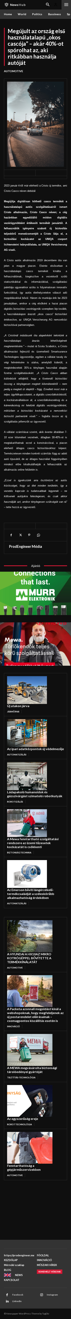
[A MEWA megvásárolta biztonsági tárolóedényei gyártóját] (29, 1050)
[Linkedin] (7, 1301)
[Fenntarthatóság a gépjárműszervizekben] (29, 1148)
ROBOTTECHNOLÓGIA (19, 1124)
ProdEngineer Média (25, 546)
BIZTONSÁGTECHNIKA (19, 852)
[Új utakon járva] (27, 690)
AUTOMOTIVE (13, 71)
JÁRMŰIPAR (13, 711)
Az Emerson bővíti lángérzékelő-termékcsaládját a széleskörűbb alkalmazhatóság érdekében (30, 894)
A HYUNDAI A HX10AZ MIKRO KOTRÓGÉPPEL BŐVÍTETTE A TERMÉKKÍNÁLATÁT (29, 958)
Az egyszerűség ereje (22, 1118)
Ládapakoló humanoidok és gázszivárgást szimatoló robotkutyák (34, 794)
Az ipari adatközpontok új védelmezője (35, 749)
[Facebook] (11, 535)
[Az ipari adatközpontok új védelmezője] (27, 733)
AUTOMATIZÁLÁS (16, 754)
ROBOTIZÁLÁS (15, 801)
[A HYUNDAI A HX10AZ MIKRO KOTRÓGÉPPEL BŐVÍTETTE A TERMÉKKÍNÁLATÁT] (29, 936)
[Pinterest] (29, 535)
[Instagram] (41, 1295)
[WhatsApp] (38, 535)
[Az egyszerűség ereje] (29, 1101)
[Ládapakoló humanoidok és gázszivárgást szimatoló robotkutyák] (27, 776)
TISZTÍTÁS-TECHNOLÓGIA (21, 1077)
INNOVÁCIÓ (13, 1026)
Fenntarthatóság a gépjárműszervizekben (24, 1167)
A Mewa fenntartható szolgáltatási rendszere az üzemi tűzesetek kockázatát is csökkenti (33, 843)
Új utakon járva (18, 706)
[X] (20, 535)
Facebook (17, 1294)
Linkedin (16, 1301)
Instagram (52, 1294)
